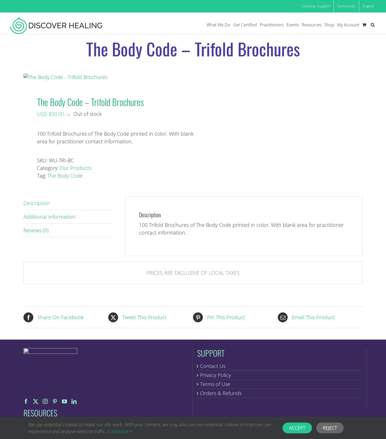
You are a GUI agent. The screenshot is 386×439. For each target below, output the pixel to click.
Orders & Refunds (221, 393)
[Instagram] (45, 401)
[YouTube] (64, 401)
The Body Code (65, 175)
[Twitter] (35, 401)
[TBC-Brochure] (104, 77)
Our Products (75, 168)
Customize (118, 431)
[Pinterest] (54, 401)
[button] (373, 25)
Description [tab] (36, 203)
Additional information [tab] (49, 216)
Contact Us (212, 366)
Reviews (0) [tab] (36, 230)
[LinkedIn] (74, 401)
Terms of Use (215, 384)
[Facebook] (26, 401)
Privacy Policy (215, 375)
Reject (330, 428)
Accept (297, 428)
